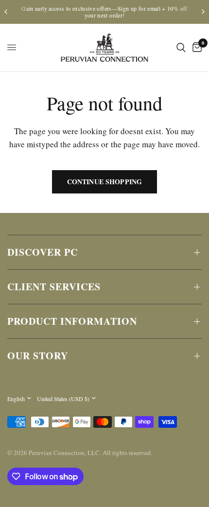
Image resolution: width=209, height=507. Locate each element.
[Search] (181, 47)
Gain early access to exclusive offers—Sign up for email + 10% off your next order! (104, 11)
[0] (195, 47)
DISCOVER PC (42, 252)
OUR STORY (37, 356)
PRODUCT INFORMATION (72, 321)
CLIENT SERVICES (54, 287)
